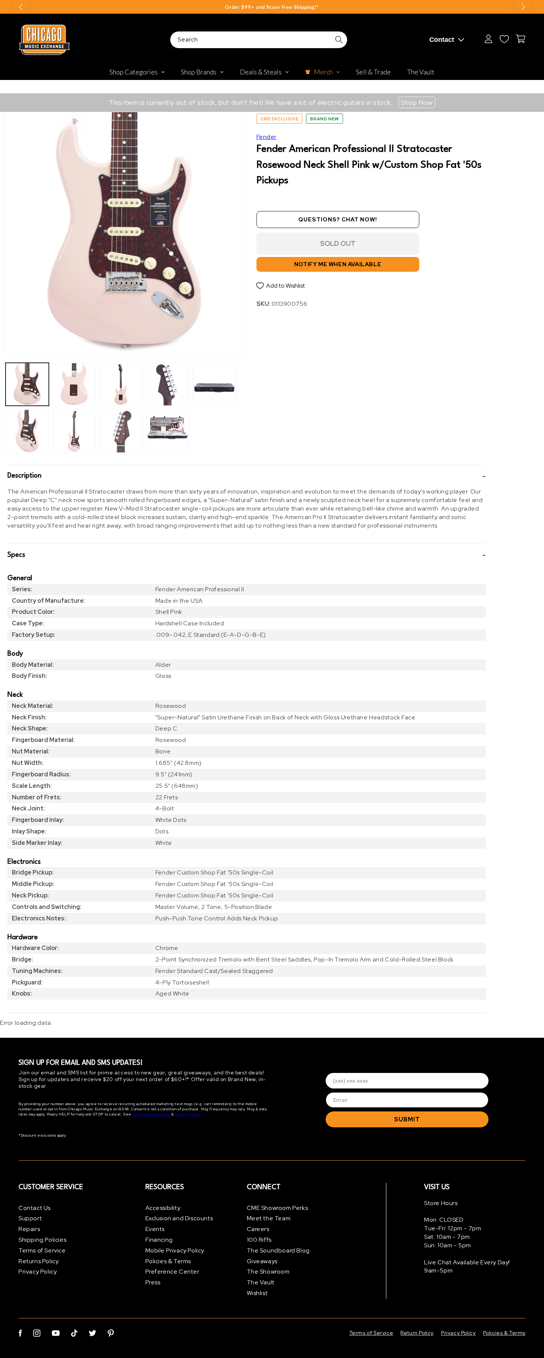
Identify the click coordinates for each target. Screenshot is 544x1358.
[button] (246, 476)
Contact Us (35, 1208)
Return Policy (417, 1332)
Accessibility (163, 1208)
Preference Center (172, 1272)
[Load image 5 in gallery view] (120, 384)
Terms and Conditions (151, 1114)
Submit (407, 1119)
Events (155, 1229)
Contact (441, 39)
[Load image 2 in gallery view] (27, 431)
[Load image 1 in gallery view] (27, 384)
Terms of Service (42, 1250)
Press (153, 1283)
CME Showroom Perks (277, 1208)
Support (30, 1218)
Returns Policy (38, 1261)
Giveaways (262, 1261)
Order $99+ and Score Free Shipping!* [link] (272, 7)
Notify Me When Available (337, 264)
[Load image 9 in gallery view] (214, 384)
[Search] (339, 39)
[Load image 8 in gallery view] (167, 431)
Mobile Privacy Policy (175, 1250)
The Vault (261, 1283)
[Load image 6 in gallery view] (120, 431)
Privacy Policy (187, 1114)
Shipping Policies (42, 1240)
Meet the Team (269, 1218)
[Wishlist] (504, 39)
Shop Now (417, 102)
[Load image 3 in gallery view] (74, 384)
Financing (159, 1240)
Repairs (29, 1229)
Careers (258, 1229)
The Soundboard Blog (278, 1250)
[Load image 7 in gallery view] (167, 384)
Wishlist (257, 1293)
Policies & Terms (168, 1261)
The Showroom (268, 1272)
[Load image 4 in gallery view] (74, 431)
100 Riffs (259, 1240)
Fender (266, 137)
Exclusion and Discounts (179, 1218)
